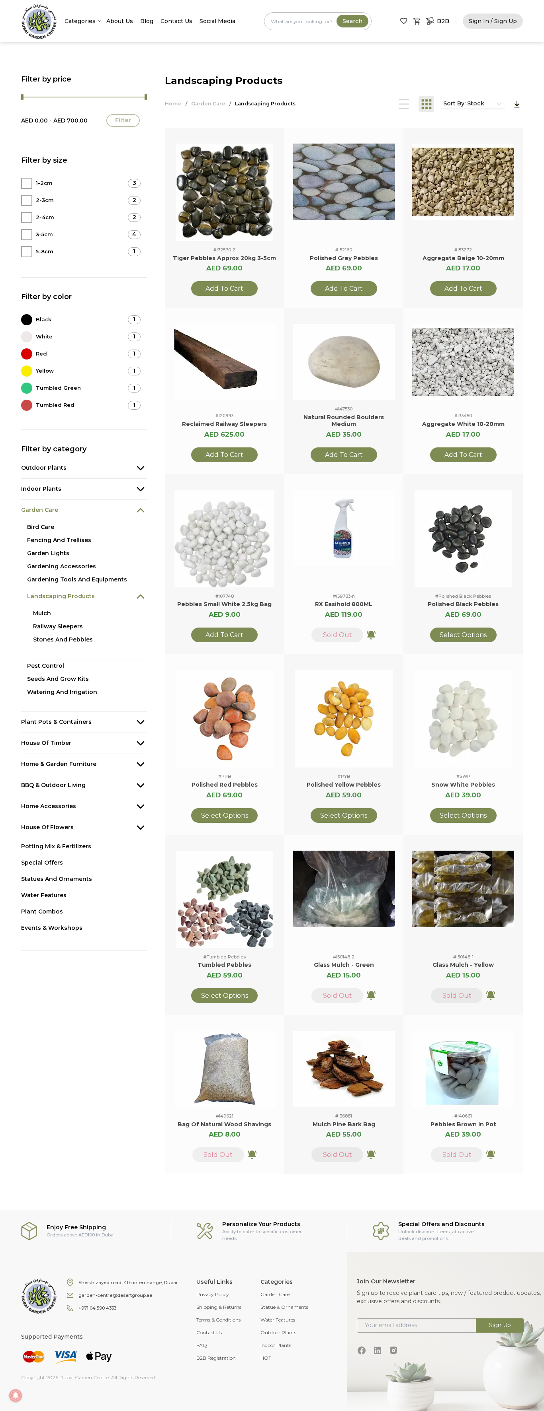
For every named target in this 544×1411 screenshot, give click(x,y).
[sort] (517, 104)
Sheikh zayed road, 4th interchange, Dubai (127, 1282)
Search (352, 21)
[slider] (22, 97)
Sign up (500, 1325)
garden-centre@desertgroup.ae (115, 1295)
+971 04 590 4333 (97, 1308)
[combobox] (318, 21)
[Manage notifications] (15, 1395)
